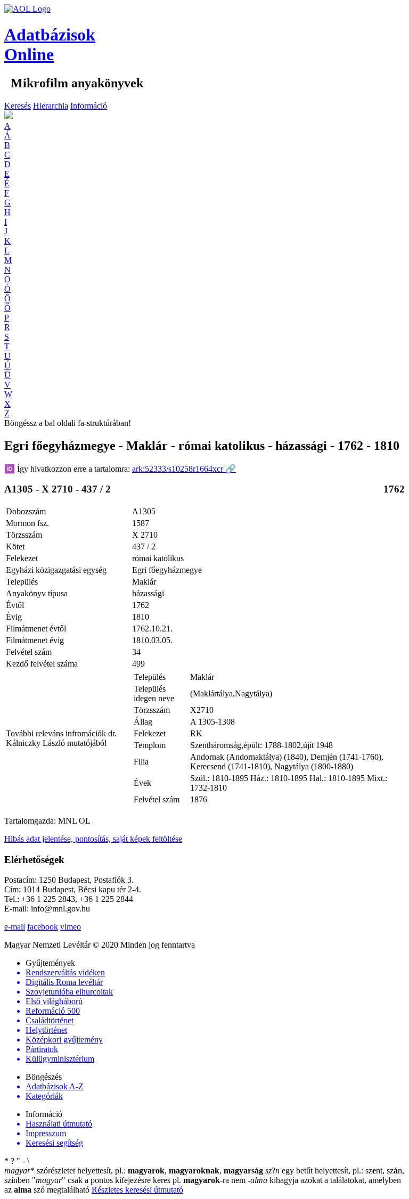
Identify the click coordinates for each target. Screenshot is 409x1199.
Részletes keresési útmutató (137, 1189)
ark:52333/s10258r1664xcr (184, 468)
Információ (88, 105)
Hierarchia (50, 105)
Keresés (17, 105)
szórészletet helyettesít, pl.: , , (133, 1170)
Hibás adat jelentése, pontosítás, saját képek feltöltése (93, 838)
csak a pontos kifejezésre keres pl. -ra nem (140, 1180)
